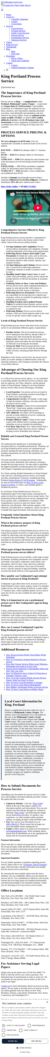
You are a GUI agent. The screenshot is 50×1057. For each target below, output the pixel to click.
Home (8, 15)
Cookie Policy (25, 1052)
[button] (25, 1047)
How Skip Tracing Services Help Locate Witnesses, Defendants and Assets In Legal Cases (27, 665)
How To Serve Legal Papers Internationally (23, 685)
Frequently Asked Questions (35, 865)
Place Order (19, 5)
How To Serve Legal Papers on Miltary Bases (24, 689)
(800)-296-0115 (12, 824)
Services (9, 26)
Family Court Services (20, 33)
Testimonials (11, 47)
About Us (10, 17)
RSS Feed (15, 54)
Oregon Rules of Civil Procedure (21, 480)
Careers (14, 21)
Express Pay (9, 5)
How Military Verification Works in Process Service (27, 687)
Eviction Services (18, 31)
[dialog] (25, 1028)
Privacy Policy (17, 58)
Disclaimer (10, 56)
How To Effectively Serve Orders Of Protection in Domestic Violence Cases (26, 674)
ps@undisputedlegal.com (16, 831)
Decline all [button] (36, 1041)
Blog (8, 49)
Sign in (28, 5)
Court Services (17, 28)
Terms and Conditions (20, 61)
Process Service (17, 35)
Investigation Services (20, 38)
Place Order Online (9, 186)
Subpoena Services (19, 40)
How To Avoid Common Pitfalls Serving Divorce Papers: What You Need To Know (26, 679)
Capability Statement (19, 19)
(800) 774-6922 (29, 186)
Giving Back (16, 24)
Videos (9, 42)
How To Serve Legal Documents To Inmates (24, 682)
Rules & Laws (12, 44)
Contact (9, 63)
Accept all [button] (13, 1041)
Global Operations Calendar (22, 67)
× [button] (47, 1002)
